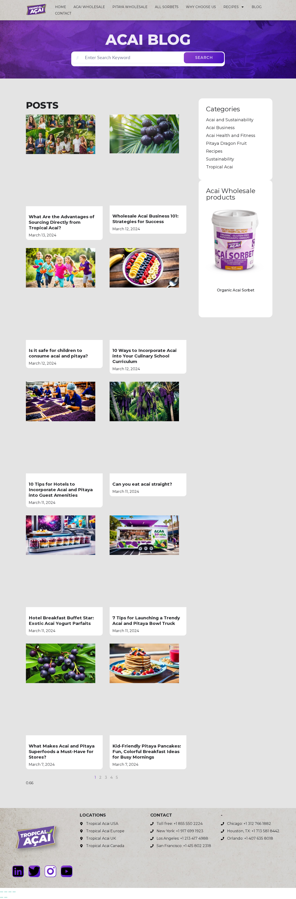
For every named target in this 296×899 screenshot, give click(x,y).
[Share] (10, 891)
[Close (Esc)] (14, 891)
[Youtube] (66, 871)
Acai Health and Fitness (230, 135)
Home (60, 7)
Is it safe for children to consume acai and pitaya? (58, 353)
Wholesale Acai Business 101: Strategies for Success (145, 218)
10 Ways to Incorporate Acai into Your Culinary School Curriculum (144, 356)
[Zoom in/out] (1, 891)
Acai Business (220, 127)
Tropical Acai (219, 167)
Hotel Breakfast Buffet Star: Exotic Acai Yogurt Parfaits (61, 620)
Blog (257, 7)
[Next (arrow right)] (5, 897)
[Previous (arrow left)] (1, 897)
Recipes (231, 7)
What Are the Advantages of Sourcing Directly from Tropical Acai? (61, 222)
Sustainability (220, 159)
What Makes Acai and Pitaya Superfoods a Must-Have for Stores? (62, 751)
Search (204, 57)
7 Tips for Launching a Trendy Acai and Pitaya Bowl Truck (146, 620)
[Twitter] (34, 871)
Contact (63, 13)
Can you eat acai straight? (142, 484)
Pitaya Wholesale (130, 7)
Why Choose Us (201, 7)
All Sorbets (167, 7)
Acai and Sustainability (229, 119)
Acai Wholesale (89, 7)
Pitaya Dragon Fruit (226, 143)
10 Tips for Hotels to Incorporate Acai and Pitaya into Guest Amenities (61, 489)
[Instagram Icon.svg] (50, 871)
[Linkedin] (18, 871)
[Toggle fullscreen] (5, 891)
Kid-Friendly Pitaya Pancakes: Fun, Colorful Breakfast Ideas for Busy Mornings (146, 751)
